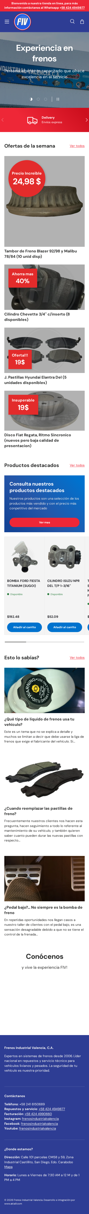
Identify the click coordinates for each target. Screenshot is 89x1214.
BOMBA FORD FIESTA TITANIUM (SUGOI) (23, 583)
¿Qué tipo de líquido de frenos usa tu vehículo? (39, 722)
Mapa (8, 1167)
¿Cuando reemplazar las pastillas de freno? (38, 811)
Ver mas (44, 522)
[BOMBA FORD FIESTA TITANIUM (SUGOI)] (24, 556)
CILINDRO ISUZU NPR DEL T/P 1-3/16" (63, 583)
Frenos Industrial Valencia (28, 1199)
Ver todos (77, 146)
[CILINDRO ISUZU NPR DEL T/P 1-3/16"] (64, 556)
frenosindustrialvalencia (40, 1119)
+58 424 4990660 (38, 1114)
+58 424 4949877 (52, 1109)
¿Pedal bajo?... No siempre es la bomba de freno (43, 910)
